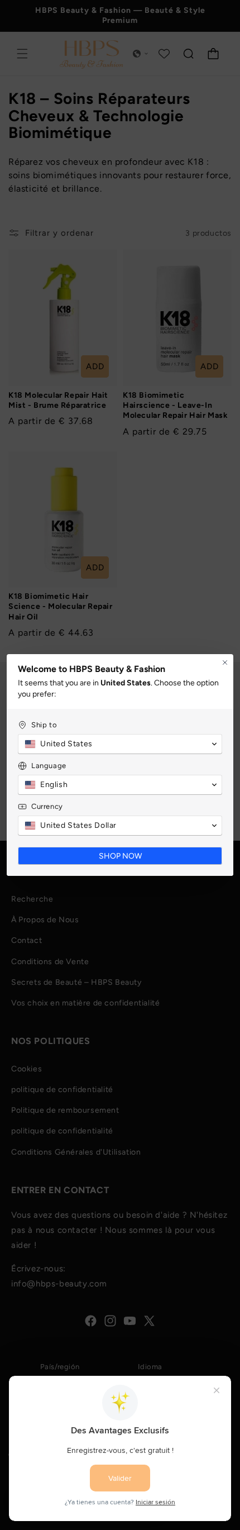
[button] (120, 744)
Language (48, 765)
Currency (47, 806)
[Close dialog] (225, 662)
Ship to (44, 725)
